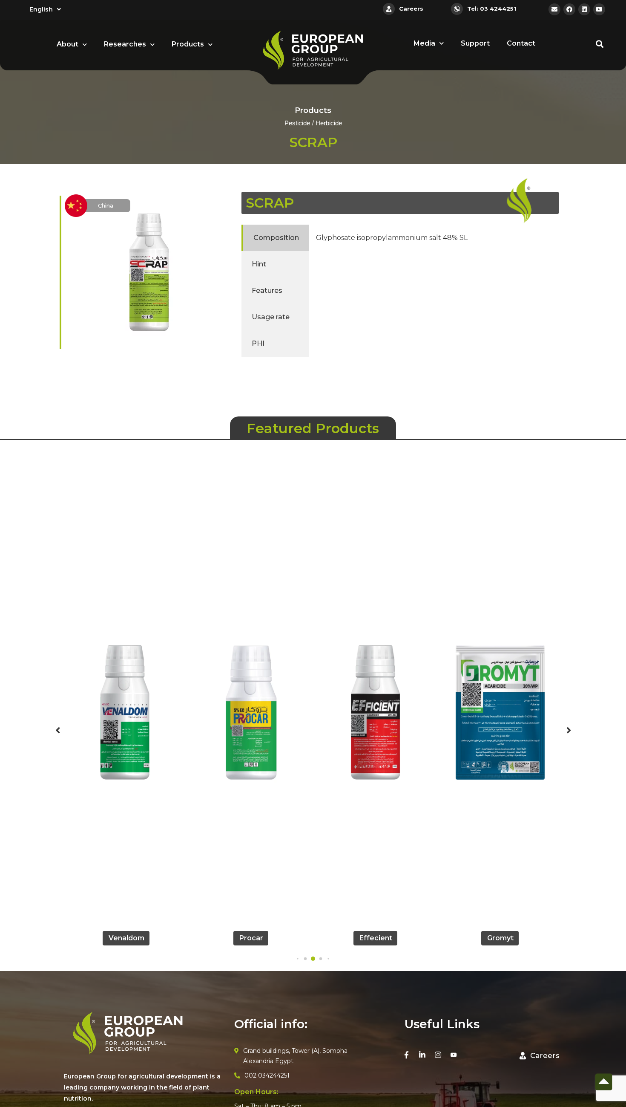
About (67, 44)
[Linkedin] (584, 9)
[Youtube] (599, 9)
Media (424, 43)
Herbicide (329, 123)
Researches (125, 44)
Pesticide (297, 123)
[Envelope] (554, 9)
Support (475, 43)
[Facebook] (569, 9)
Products (188, 44)
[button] (297, 958)
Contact (521, 43)
